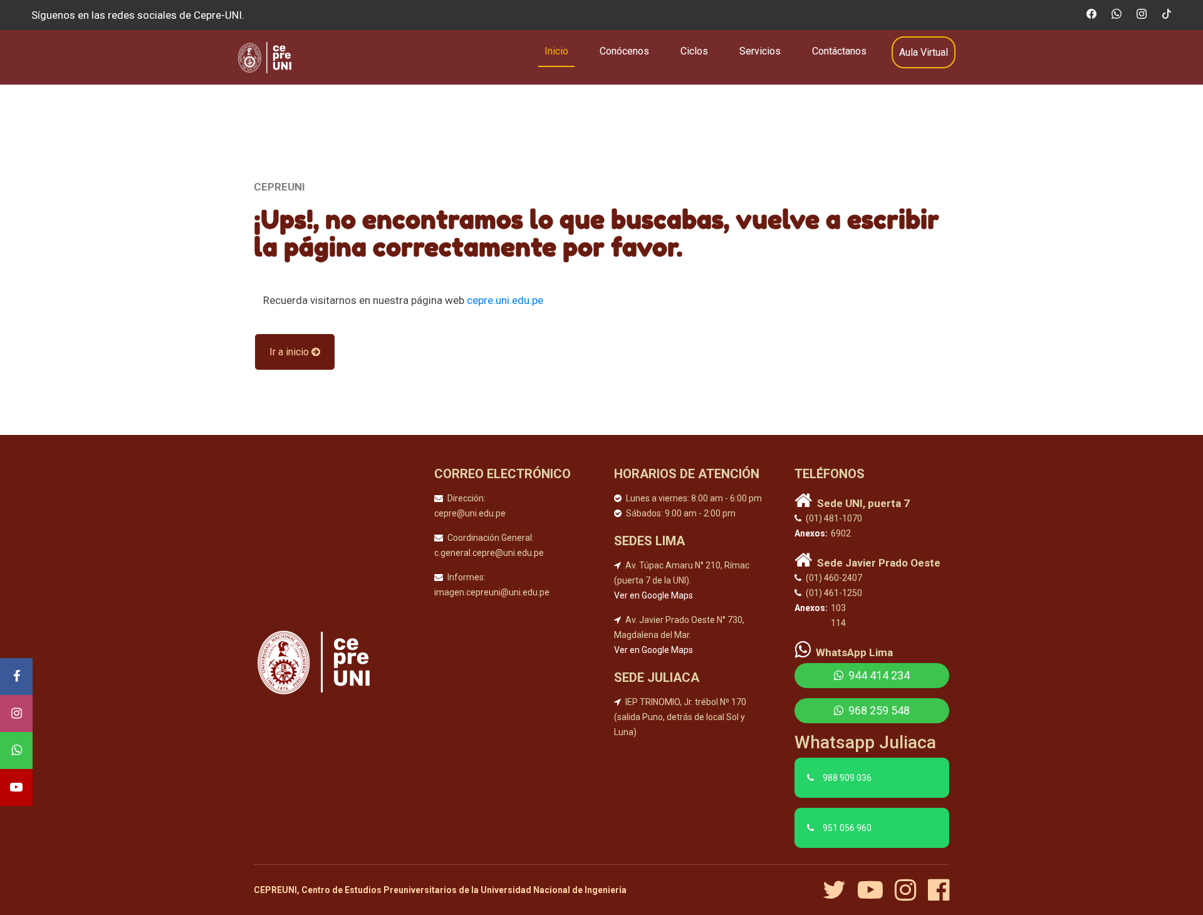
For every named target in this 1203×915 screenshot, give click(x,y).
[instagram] (910, 889)
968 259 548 (878, 710)
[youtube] (875, 889)
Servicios (760, 51)
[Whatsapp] (16, 750)
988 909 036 (847, 778)
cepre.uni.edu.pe (505, 300)
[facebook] (938, 889)
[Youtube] (16, 787)
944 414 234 (878, 675)
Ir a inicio (290, 352)
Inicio (556, 51)
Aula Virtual (923, 52)
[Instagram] (16, 713)
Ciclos (694, 51)
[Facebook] (16, 676)
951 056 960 (847, 828)
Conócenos (624, 51)
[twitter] (839, 889)
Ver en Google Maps (653, 595)
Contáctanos (839, 51)
